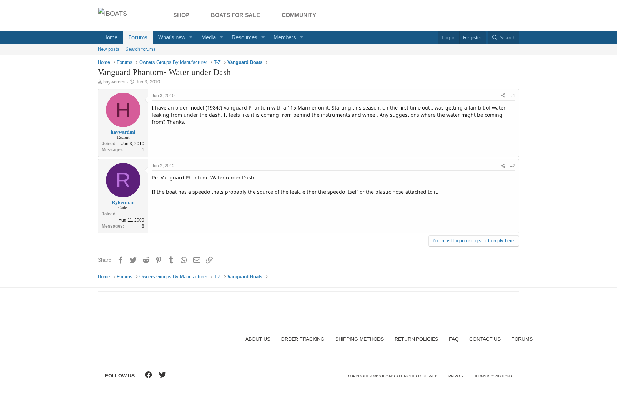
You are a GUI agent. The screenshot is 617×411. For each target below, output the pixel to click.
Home (110, 37)
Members (285, 37)
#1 (512, 95)
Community (299, 15)
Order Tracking (303, 339)
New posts (109, 49)
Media (208, 37)
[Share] (503, 96)
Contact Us (485, 339)
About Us (257, 339)
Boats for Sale (235, 15)
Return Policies (416, 339)
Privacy (455, 376)
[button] (191, 37)
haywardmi (114, 82)
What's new (171, 37)
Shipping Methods (359, 339)
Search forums (140, 49)
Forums (137, 37)
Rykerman (123, 202)
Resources (244, 37)
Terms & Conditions (493, 376)
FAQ (453, 339)
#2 (512, 165)
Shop (181, 15)
